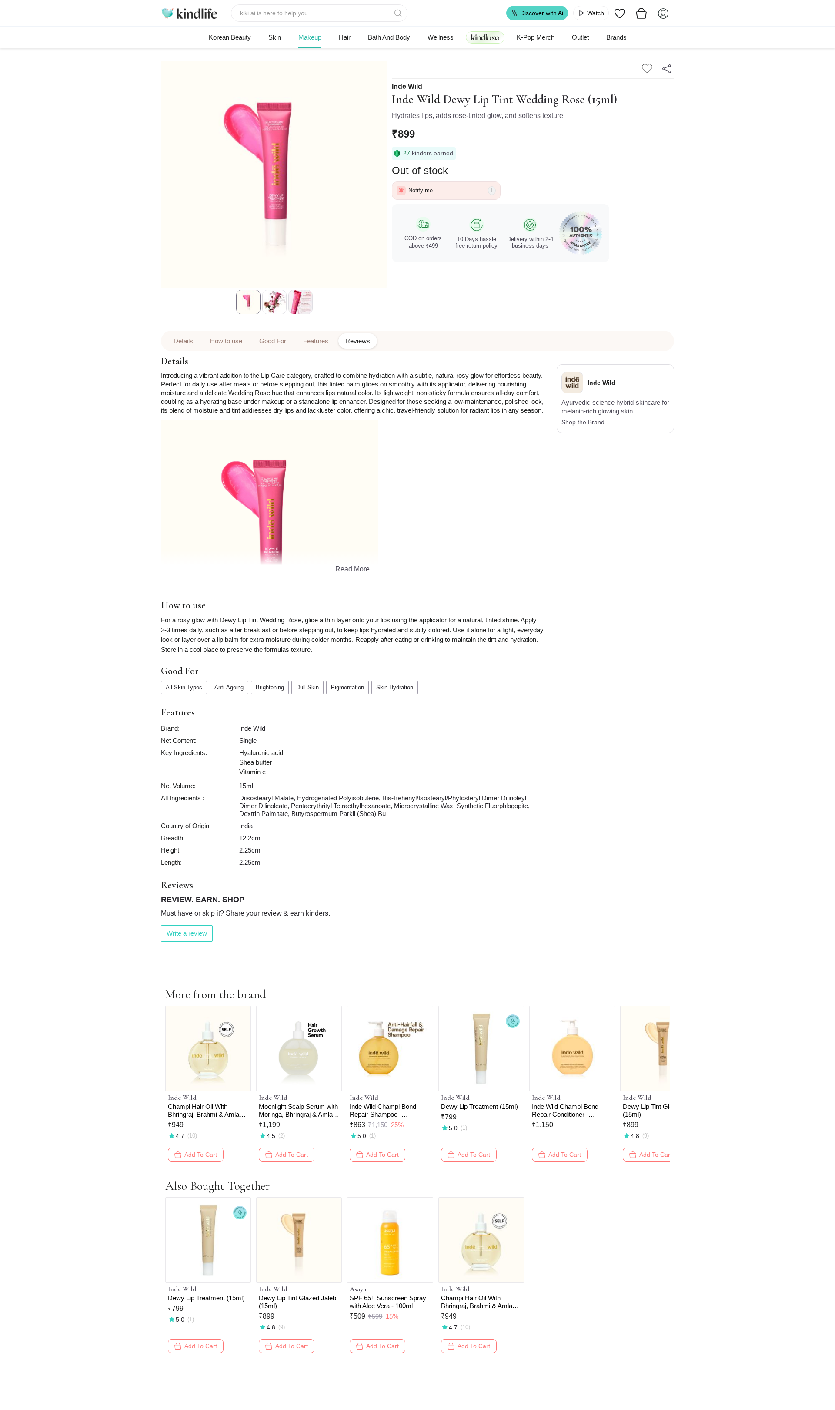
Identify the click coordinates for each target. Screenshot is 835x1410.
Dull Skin (307, 687)
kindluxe (485, 37)
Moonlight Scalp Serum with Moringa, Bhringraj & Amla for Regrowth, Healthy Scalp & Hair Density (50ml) (298, 1110)
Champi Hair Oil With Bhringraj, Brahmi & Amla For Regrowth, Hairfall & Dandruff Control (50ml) (203, 1110)
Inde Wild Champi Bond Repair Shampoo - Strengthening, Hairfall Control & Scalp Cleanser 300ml (385, 1110)
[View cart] (641, 13)
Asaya (358, 1289)
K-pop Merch (535, 37)
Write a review (187, 933)
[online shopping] (189, 13)
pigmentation (347, 687)
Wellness (441, 37)
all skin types (184, 687)
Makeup (309, 37)
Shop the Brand (583, 422)
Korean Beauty (230, 37)
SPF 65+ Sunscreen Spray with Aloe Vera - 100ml (388, 1301)
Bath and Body (389, 37)
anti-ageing (229, 687)
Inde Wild (407, 86)
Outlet (580, 37)
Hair (345, 37)
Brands (616, 37)
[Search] (398, 13)
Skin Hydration (394, 687)
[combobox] (319, 13)
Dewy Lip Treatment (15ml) (479, 1106)
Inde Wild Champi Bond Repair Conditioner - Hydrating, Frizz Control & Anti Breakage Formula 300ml (568, 1110)
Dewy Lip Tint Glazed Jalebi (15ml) (662, 1110)
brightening (270, 687)
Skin (274, 37)
